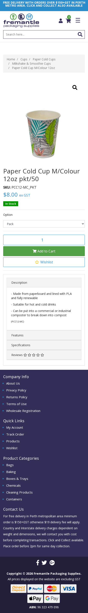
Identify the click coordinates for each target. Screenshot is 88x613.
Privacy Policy (16, 390)
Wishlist (12, 448)
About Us (13, 383)
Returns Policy (16, 397)
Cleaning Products (19, 492)
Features (17, 335)
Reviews (17, 355)
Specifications (20, 345)
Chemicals (13, 485)
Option (8, 214)
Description (19, 282)
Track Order (15, 434)
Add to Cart (46, 251)
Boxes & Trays (17, 478)
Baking (11, 472)
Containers (14, 499)
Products (13, 441)
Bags (10, 465)
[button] (44, 262)
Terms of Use (16, 404)
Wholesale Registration (23, 411)
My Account (14, 427)
